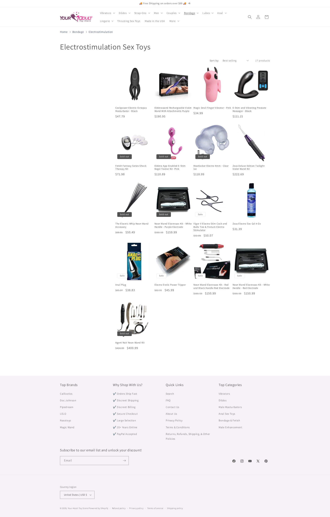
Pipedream (66, 407)
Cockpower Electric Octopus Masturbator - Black (131, 109)
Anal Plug (120, 284)
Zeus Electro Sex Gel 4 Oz (247, 223)
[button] (107, 13)
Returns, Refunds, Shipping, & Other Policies (188, 436)
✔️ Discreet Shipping (125, 400)
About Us (171, 413)
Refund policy (119, 508)
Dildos (223, 400)
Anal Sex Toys (227, 413)
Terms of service (155, 508)
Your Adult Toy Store (78, 508)
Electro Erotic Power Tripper (170, 284)
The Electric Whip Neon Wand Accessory (131, 225)
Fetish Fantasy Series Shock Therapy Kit (130, 167)
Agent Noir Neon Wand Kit (129, 342)
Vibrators (224, 393)
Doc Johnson (68, 400)
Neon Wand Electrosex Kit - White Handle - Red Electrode (251, 286)
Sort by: (214, 60)
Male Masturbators (230, 407)
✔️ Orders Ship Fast (125, 393)
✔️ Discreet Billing (124, 407)
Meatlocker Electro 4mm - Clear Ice (211, 167)
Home (63, 32)
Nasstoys (65, 420)
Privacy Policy (174, 420)
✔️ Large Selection (124, 420)
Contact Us (172, 407)
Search (170, 393)
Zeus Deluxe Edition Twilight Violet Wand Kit (249, 167)
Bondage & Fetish (229, 420)
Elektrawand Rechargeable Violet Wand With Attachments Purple (173, 109)
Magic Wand (67, 427)
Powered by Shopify (98, 508)
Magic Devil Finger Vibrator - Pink (212, 107)
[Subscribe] (124, 460)
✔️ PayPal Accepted (125, 434)
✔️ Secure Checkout (125, 413)
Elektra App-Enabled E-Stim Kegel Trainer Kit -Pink (170, 167)
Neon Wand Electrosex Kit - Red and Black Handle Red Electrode (211, 286)
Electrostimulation (101, 32)
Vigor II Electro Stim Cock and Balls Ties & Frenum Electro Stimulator (210, 227)
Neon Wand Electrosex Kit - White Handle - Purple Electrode (173, 225)
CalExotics (66, 393)
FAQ (168, 400)
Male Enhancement (230, 427)
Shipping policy (175, 508)
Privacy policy (136, 508)
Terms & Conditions (178, 427)
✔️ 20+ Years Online (125, 427)
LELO (63, 413)
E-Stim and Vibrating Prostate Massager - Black (249, 109)
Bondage (78, 32)
